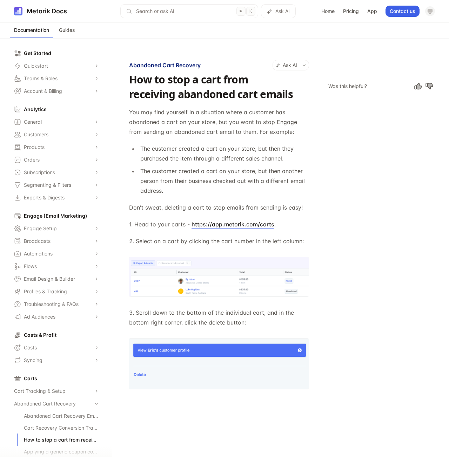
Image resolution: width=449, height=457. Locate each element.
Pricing (351, 11)
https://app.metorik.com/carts (233, 224)
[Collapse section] (96, 404)
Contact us (402, 11)
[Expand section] (96, 66)
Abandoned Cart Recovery (165, 65)
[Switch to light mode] (430, 11)
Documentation (31, 30)
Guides (67, 30)
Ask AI (282, 11)
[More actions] (304, 65)
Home (328, 11)
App (372, 11)
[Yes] (418, 86)
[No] (429, 86)
